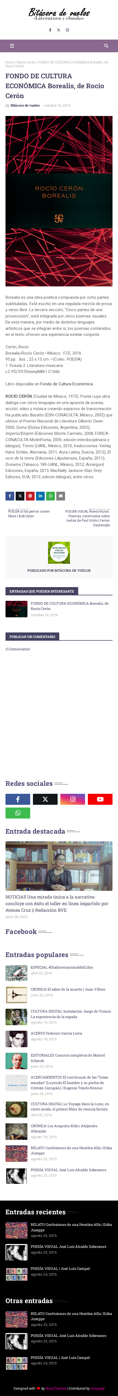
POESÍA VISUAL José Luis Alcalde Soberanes (68, 1169)
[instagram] (67, 30)
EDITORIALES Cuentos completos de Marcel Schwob (68, 1058)
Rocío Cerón (26, 62)
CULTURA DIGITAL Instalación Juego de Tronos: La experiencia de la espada (71, 1014)
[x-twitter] (58, 30)
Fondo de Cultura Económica (66, 384)
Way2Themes (56, 1389)
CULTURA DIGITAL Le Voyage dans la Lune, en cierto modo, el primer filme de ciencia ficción (70, 1106)
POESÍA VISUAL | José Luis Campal (60, 1268)
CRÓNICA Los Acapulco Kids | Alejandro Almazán (64, 1128)
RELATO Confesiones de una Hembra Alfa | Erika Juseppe (71, 1150)
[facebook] (50, 30)
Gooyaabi (98, 1389)
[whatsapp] (17, 813)
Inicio (9, 62)
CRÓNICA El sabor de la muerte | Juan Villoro (68, 989)
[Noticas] (59, 866)
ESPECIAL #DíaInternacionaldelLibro (62, 967)
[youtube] (100, 799)
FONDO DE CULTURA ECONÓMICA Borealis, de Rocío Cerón (70, 606)
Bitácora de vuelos (26, 105)
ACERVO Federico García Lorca (56, 1033)
